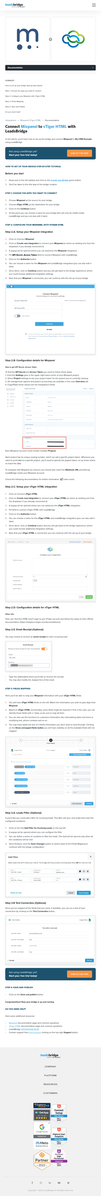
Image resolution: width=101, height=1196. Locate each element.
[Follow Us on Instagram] (41, 1183)
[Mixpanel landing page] (27, 39)
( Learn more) (67, 479)
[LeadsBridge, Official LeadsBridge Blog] (15, 5)
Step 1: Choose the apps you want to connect (23, 90)
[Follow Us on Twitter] (68, 1183)
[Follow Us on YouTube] (59, 1183)
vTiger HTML (15, 1026)
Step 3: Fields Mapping (14, 101)
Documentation (15, 67)
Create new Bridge (60, 180)
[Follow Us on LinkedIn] (50, 1183)
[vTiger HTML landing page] (73, 39)
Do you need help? (12, 112)
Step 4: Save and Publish (15, 106)
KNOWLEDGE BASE (30, 1029)
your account (35, 1032)
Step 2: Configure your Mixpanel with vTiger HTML (25, 96)
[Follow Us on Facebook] (32, 1183)
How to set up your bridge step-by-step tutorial (23, 85)
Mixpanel (13, 1022)
